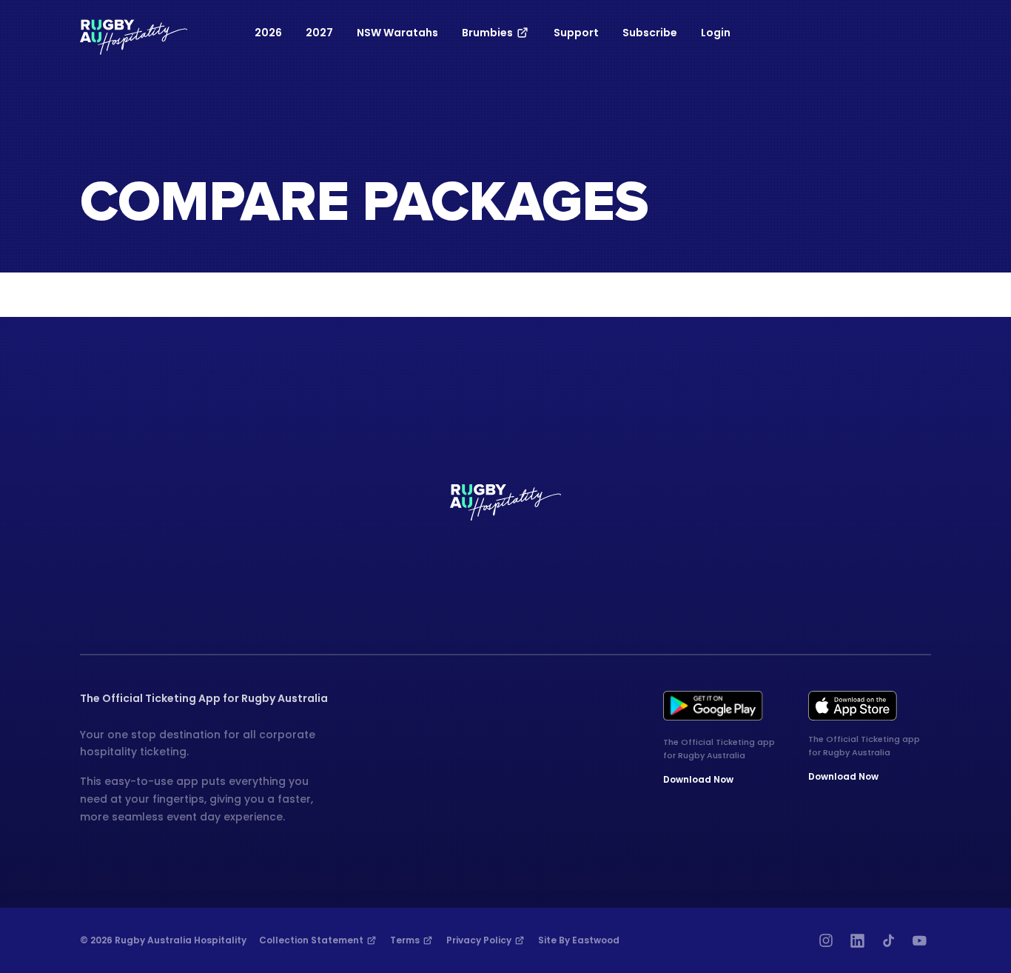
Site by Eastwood (578, 940)
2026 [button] (268, 32)
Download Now (698, 779)
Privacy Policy (480, 940)
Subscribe (649, 32)
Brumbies (488, 32)
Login (715, 32)
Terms (406, 940)
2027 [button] (319, 32)
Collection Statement (312, 940)
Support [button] (576, 32)
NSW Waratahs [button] (397, 32)
